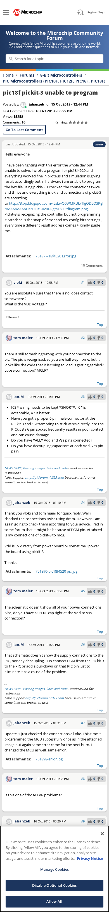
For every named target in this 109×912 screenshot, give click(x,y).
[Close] (102, 834)
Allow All (54, 901)
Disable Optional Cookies (54, 885)
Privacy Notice (90, 858)
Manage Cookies (54, 869)
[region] (54, 869)
